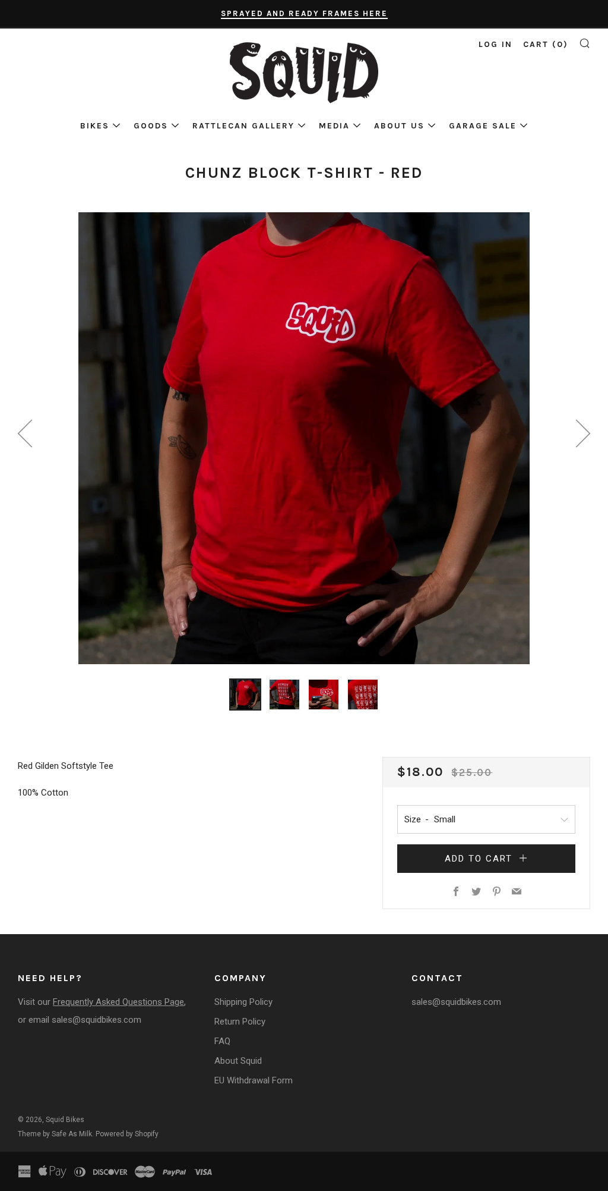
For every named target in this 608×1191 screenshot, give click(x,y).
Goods (151, 126)
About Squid (238, 1060)
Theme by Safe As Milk (55, 1134)
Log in (495, 44)
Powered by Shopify (127, 1134)
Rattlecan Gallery (243, 126)
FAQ (222, 1041)
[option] (304, 438)
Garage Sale (483, 126)
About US (399, 126)
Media (334, 126)
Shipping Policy (243, 1002)
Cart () (545, 44)
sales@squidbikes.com (96, 1019)
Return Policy (239, 1021)
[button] (245, 694)
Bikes (94, 126)
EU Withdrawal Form (253, 1080)
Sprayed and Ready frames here (304, 13)
